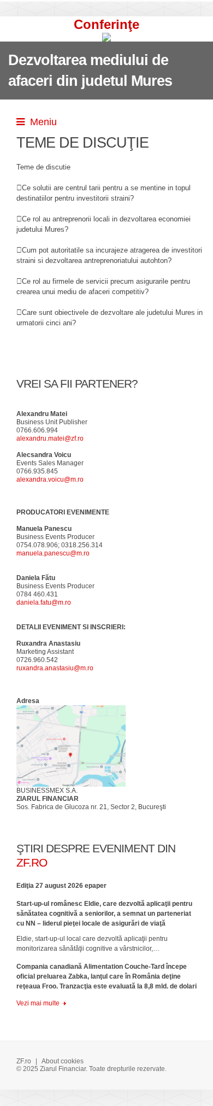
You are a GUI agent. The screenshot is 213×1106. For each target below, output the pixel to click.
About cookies (63, 1061)
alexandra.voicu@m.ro (50, 479)
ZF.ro (23, 1061)
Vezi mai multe (38, 1003)
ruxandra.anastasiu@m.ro (54, 668)
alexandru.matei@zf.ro (50, 438)
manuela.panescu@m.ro (53, 553)
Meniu (41, 121)
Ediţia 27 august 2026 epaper (61, 886)
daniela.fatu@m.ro (43, 602)
